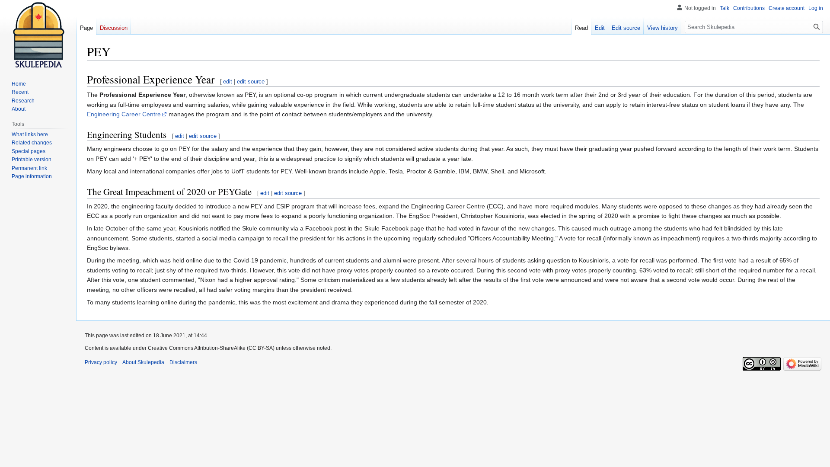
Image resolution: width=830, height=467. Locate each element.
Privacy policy (101, 362)
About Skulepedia (143, 362)
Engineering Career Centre (124, 114)
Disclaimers (183, 362)
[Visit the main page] (38, 34)
